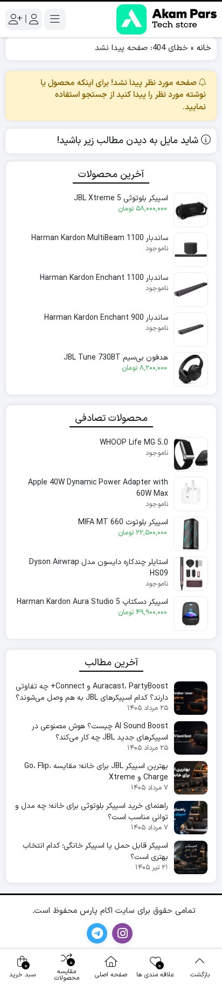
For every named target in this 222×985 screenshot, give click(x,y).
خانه (204, 48)
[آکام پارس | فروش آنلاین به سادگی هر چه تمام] (166, 19)
